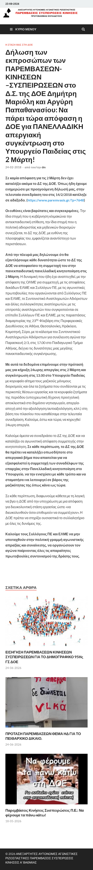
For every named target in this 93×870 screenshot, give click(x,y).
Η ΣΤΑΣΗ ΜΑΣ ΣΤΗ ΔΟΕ (19, 44)
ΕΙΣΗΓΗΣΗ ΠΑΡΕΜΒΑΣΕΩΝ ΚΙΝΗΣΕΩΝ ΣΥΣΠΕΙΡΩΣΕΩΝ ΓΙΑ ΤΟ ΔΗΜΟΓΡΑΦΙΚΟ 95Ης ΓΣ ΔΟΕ (44, 657)
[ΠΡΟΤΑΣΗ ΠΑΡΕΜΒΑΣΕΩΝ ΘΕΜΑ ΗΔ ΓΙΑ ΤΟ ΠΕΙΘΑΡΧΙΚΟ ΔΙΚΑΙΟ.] (46, 729)
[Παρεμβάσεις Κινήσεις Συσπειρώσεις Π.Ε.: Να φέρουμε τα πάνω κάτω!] (46, 805)
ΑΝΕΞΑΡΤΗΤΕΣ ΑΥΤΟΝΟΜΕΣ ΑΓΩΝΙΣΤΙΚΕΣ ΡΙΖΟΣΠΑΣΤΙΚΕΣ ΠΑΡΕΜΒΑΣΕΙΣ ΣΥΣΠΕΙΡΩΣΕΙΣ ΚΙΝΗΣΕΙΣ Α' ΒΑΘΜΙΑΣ (41, 858)
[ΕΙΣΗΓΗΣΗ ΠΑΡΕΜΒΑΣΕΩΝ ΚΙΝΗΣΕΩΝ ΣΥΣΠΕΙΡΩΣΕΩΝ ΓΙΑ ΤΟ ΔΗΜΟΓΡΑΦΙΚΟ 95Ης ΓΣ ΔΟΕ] (46, 647)
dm (44, 167)
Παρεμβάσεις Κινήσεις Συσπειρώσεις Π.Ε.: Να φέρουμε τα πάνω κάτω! (44, 812)
